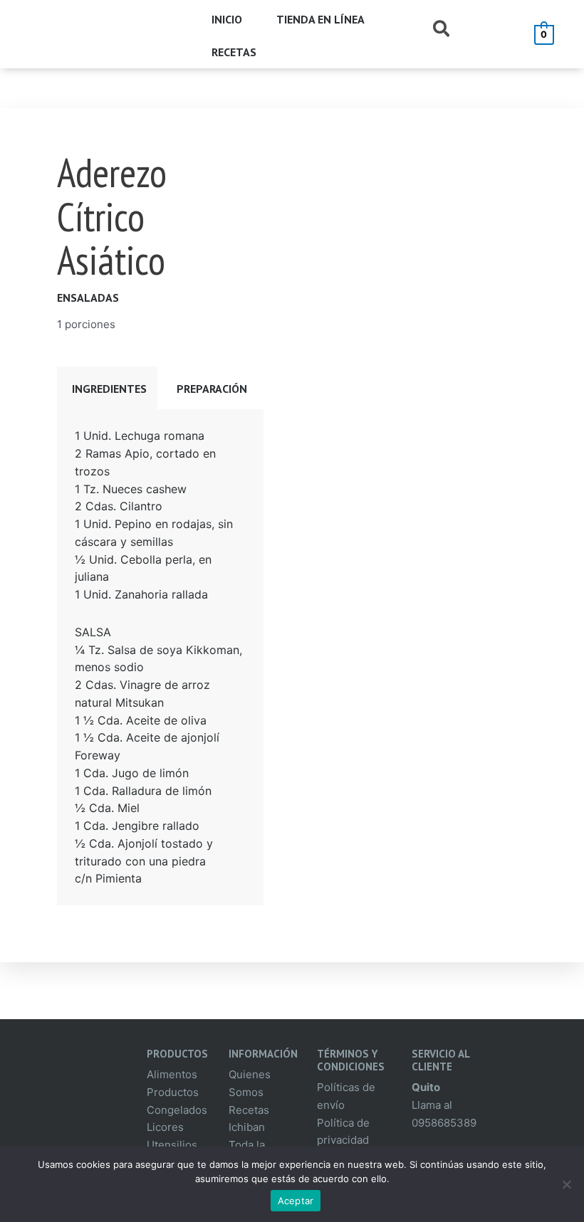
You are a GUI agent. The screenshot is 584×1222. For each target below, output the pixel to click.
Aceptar (296, 1200)
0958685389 (444, 1122)
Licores (165, 1127)
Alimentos (172, 1074)
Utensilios (172, 1145)
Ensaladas (88, 297)
